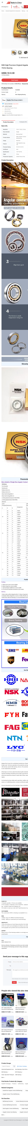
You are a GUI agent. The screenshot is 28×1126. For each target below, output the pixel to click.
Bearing (23, 10)
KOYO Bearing (18, 1072)
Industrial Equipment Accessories (9, 1069)
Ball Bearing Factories (8, 1101)
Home (2, 10)
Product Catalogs (22, 1066)
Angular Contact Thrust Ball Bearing (11, 1094)
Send (14, 982)
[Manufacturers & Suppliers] (14, 2)
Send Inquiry (14, 80)
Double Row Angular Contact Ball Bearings (12, 1090)
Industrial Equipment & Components (13, 10)
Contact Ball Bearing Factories (10, 1105)
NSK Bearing (4, 1072)
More (2, 1115)
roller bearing (18, 1074)
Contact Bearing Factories (22, 1101)
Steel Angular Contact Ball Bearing (11, 1108)
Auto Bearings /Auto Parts (21, 1069)
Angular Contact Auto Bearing (10, 1112)
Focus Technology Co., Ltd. (18, 1120)
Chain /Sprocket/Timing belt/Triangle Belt (11, 1074)
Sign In (3, 115)
